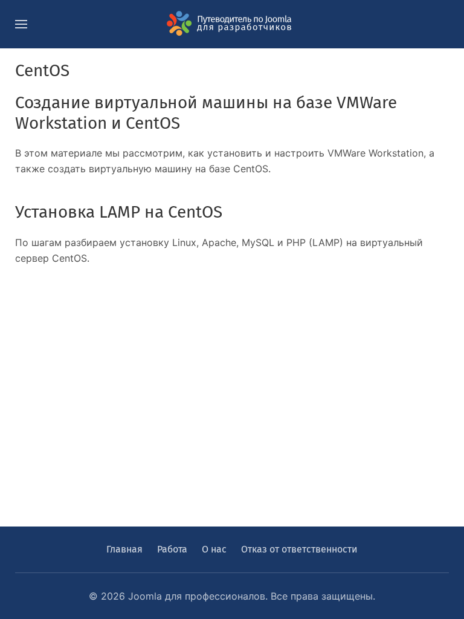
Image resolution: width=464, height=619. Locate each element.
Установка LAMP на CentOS (118, 212)
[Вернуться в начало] (232, 24)
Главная (124, 549)
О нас (214, 549)
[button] (21, 24)
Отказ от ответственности (299, 549)
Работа (172, 549)
